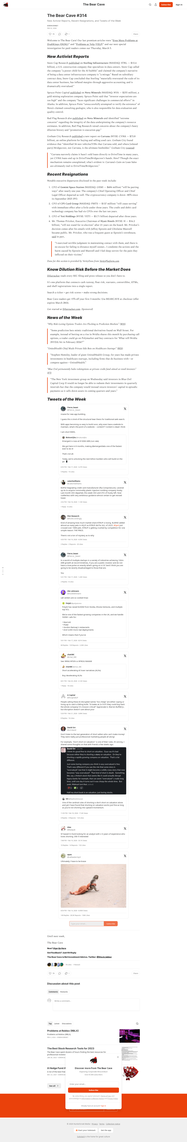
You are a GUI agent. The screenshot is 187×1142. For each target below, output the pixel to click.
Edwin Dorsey (52, 26)
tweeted (130, 148)
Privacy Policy (113, 1098)
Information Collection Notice (93, 1098)
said (54, 237)
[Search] (150, 4)
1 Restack (76, 964)
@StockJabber (104, 957)
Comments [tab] (53, 992)
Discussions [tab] (66, 1023)
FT (49, 373)
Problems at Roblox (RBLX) (63, 1030)
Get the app (106, 1130)
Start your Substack (87, 1130)
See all (52, 1086)
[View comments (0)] (59, 34)
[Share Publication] (155, 4)
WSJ (122, 324)
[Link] (44, 56)
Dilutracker (53, 276)
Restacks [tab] (64, 992)
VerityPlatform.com (109, 261)
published (74, 63)
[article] (93, 1036)
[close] (118, 1057)
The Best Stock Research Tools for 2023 (70, 1048)
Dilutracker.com (71, 309)
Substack (81, 1136)
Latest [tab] (56, 1023)
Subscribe (166, 4)
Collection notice (113, 1124)
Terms (101, 1124)
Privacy (95, 1124)
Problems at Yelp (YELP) (89, 44)
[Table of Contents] (3, 571)
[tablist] (58, 991)
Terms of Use (106, 1096)
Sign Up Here (59, 948)
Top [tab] (50, 1023)
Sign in (179, 4)
